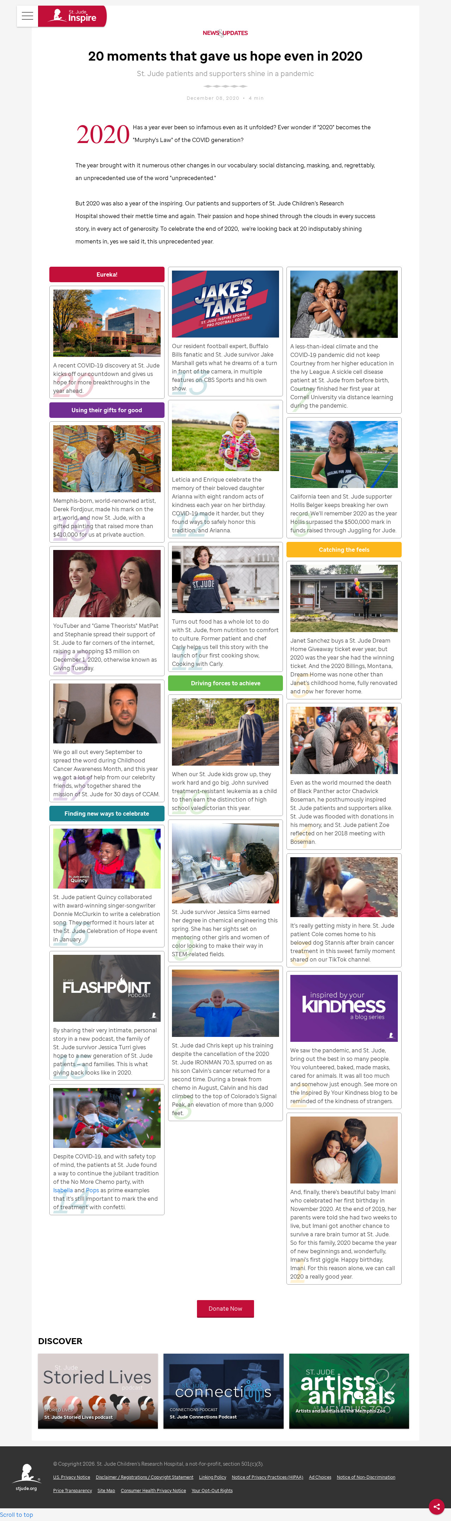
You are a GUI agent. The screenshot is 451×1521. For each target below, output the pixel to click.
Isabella (63, 1190)
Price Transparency (72, 1491)
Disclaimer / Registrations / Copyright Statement (144, 1477)
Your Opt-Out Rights (212, 1491)
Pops (92, 1190)
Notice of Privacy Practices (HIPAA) (267, 1477)
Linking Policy (212, 1477)
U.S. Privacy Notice (71, 1477)
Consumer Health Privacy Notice (153, 1491)
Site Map (106, 1491)
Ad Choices (320, 1477)
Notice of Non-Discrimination (366, 1477)
